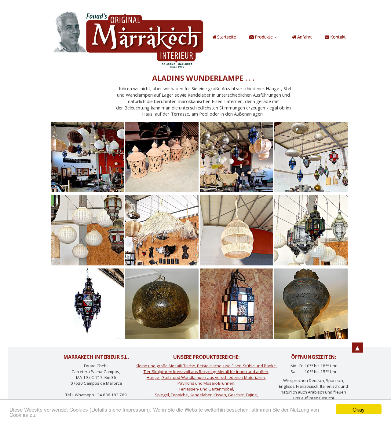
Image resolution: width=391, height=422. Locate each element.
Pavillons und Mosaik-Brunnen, (206, 383)
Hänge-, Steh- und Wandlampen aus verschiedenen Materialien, (206, 377)
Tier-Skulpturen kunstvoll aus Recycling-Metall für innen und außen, (206, 371)
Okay (359, 409)
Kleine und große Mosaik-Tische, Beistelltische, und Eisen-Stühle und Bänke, (206, 365)
